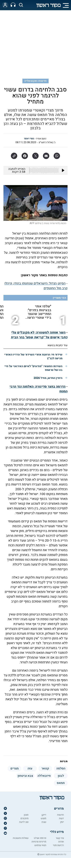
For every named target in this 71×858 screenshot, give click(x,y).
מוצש (43, 818)
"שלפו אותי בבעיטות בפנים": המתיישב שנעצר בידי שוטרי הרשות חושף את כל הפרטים (38, 312)
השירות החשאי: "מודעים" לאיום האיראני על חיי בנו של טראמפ (33, 368)
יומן (62, 822)
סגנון (26, 815)
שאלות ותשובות (20, 838)
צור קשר (60, 838)
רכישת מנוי (58, 845)
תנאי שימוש (40, 845)
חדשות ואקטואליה (35, 81)
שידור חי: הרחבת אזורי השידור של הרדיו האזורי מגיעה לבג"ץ (33, 356)
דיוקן (44, 815)
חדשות (60, 815)
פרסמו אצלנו (40, 838)
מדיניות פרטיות (39, 841)
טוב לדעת (23, 822)
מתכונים (24, 818)
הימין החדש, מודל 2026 (48, 378)
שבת (44, 822)
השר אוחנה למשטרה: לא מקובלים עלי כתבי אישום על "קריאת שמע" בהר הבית (39, 335)
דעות (61, 818)
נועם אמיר (41, 138)
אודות (61, 841)
